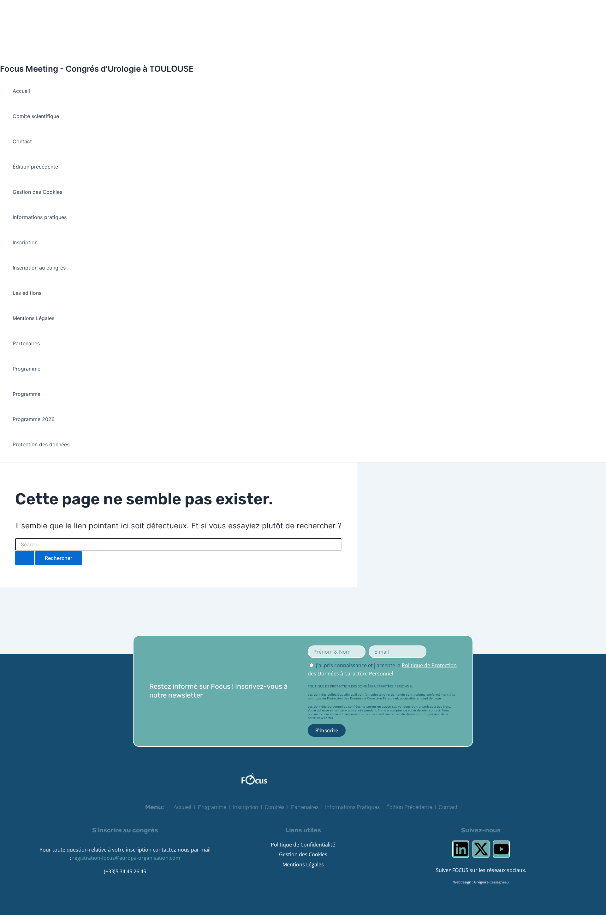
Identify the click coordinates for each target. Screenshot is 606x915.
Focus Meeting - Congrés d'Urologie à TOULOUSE (97, 69)
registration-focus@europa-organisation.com (126, 857)
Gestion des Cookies (37, 192)
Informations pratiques (40, 217)
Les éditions (27, 293)
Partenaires (26, 343)
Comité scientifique (36, 116)
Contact (22, 141)
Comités (274, 807)
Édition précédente (35, 166)
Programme (26, 368)
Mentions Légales (33, 318)
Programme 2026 (34, 419)
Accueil (21, 91)
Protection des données (41, 444)
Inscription (25, 242)
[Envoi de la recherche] (24, 558)
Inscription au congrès (39, 267)
